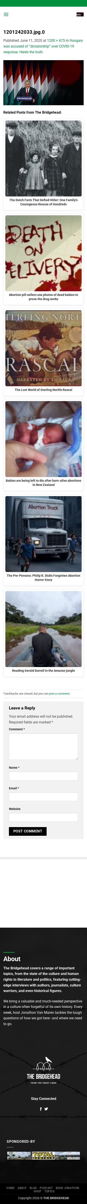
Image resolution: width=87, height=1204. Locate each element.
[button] (6, 14)
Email (14, 788)
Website (15, 809)
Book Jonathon (67, 1188)
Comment (17, 729)
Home (10, 1188)
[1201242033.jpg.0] (43, 82)
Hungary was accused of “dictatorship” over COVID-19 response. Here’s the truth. (43, 46)
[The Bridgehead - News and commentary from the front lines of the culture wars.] (43, 14)
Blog (33, 1188)
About (22, 1188)
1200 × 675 (56, 40)
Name (14, 768)
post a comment (59, 693)
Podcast (46, 1188)
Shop (37, 1191)
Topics (49, 1191)
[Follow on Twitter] (46, 1109)
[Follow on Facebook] (41, 1109)
